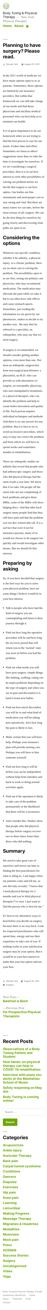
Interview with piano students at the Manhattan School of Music (23, 1078)
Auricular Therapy (17, 1156)
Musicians (11, 1234)
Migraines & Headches (20, 1224)
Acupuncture (13, 1145)
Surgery (10, 985)
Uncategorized (14, 1266)
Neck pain (11, 1240)
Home (7, 26)
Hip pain (9, 1192)
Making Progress (16, 1213)
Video (7, 1271)
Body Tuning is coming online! (21, 1099)
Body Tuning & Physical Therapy (18, 1291)
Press (7, 1245)
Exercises (10, 1187)
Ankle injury (12, 1150)
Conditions (11, 1171)
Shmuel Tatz (12, 64)
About (19, 26)
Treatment (17, 1299)
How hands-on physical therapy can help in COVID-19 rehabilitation (21, 1065)
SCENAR (9, 1250)
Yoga (7, 1276)
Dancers (9, 1177)
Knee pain (11, 1198)
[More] (27, 26)
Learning (10, 1203)
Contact (7, 1302)
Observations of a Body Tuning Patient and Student (21, 1052)
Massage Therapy (17, 1219)
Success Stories (16, 1255)
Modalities (11, 1229)
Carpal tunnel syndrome (22, 1166)
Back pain (10, 1161)
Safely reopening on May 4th (22, 1089)
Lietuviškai (11, 1208)
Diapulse (10, 1182)
